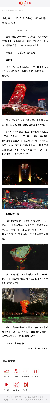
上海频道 (11, 10)
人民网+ (15, 376)
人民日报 (6, 376)
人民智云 (16, 390)
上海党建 (20, 10)
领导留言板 (35, 376)
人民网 (2, 10)
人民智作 (25, 390)
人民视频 (6, 390)
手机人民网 (25, 376)
